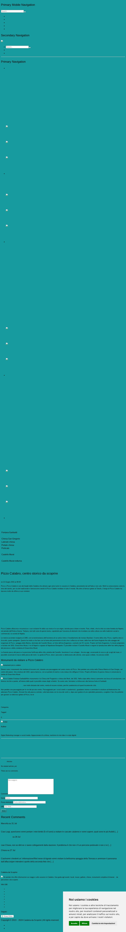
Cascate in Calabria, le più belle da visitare (19, 827)
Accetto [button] (74, 923)
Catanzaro (9, 894)
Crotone (8, 899)
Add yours (4, 775)
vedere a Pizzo (28, 715)
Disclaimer (10, 928)
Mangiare (9, 23)
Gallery (8, 26)
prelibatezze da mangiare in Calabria (47, 695)
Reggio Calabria (11, 904)
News (8, 29)
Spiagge (9, 16)
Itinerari (3, 710)
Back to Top (6, 867)
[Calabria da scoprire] (11, 42)
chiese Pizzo (5, 715)
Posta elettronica (7, 802)
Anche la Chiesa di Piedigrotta (12, 685)
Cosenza (9, 897)
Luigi (2, 579)
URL (2, 806)
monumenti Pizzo (16, 715)
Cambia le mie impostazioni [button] (103, 923)
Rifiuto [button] (84, 923)
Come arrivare (11, 889)
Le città (8, 891)
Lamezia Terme (11, 907)
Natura (8, 19)
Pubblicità (10, 925)
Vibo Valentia (10, 902)
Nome (3, 798)
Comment (4, 794)
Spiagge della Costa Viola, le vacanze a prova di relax (24, 840)
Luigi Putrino (6, 837)
